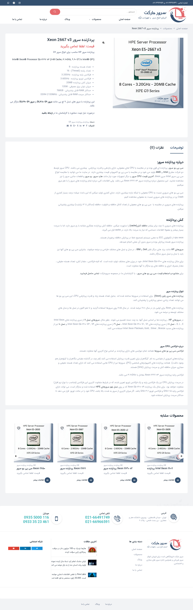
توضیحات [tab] (176, 148)
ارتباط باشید (47, 113)
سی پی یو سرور (176, 168)
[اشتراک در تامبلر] (77, 126)
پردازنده (86, 122)
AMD (158, 172)
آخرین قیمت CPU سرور (143, 176)
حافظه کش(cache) (138, 225)
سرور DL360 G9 (26, 102)
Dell (145, 249)
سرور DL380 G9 (44, 102)
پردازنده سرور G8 (26, 465)
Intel (165, 172)
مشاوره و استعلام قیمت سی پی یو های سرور (158, 273)
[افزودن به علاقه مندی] (19, 428)
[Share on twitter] (37, 548)
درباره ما (138, 565)
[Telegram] (14, 3)
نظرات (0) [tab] (157, 148)
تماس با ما (137, 570)
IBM (138, 249)
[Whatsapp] (8, 3)
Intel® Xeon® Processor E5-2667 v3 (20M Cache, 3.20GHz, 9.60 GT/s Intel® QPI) (53, 59)
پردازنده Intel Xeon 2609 (160, 468)
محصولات (138, 554)
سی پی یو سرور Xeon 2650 (31, 468)
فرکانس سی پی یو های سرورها (168, 351)
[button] (103, 43)
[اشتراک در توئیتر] (83, 126)
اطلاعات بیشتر (38, 480)
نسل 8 (171, 324)
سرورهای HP (177, 249)
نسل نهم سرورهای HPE (107, 387)
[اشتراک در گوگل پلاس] (74, 126)
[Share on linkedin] (25, 548)
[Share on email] (13, 548)
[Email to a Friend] (67, 126)
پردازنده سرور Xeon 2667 (73, 468)
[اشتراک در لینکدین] (80, 126)
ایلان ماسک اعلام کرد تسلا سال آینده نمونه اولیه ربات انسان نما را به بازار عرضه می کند (68, 563)
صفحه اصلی (137, 549)
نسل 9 (117, 324)
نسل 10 (62, 324)
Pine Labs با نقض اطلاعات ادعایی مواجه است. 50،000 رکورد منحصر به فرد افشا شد (69, 576)
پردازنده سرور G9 (75, 122)
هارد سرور (98, 176)
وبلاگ (139, 559)
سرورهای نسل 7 (92, 320)
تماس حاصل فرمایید (89, 273)
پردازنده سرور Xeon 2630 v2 (118, 468)
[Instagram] (19, 3)
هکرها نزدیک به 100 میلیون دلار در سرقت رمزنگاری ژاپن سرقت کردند (69, 550)
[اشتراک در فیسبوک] (86, 126)
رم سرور (88, 176)
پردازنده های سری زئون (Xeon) (168, 296)
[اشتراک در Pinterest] (70, 126)
